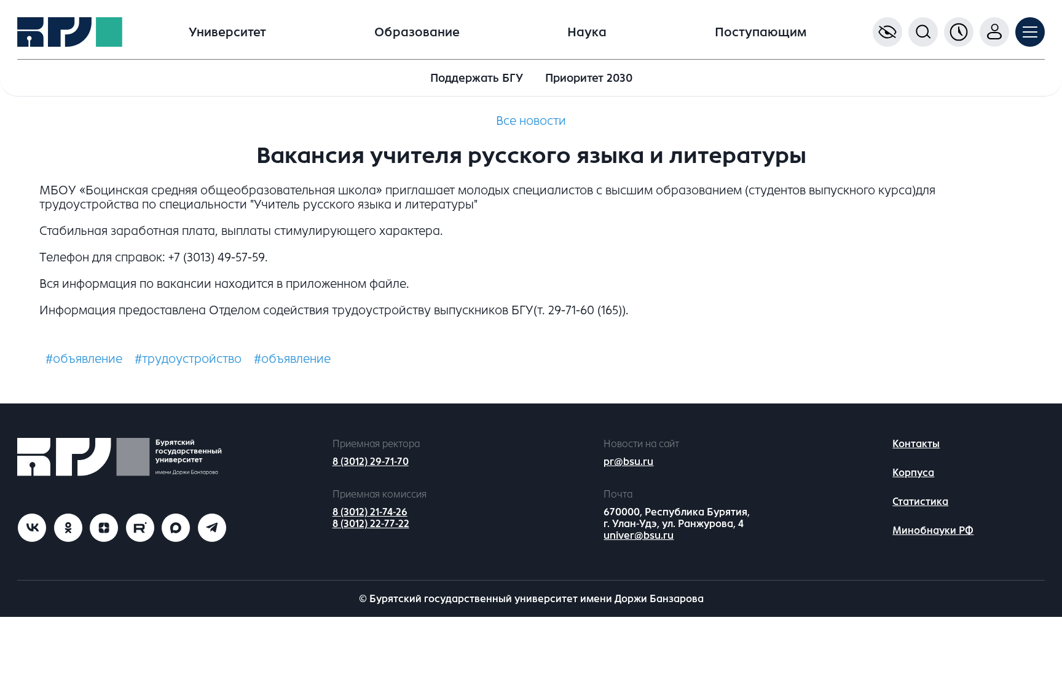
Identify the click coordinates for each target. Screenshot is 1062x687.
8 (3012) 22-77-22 (370, 523)
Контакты (916, 444)
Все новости (531, 120)
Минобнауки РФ (933, 530)
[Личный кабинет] (994, 32)
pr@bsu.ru (628, 461)
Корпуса (913, 472)
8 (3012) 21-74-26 (369, 512)
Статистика (920, 501)
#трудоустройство (188, 358)
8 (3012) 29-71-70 (370, 461)
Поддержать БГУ (476, 78)
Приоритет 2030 (588, 78)
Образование (417, 32)
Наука (587, 32)
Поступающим (760, 32)
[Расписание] (959, 32)
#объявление (83, 358)
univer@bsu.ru (639, 535)
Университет (227, 32)
